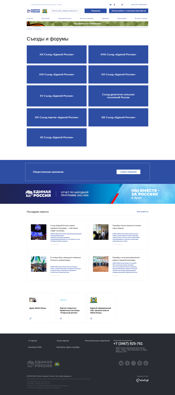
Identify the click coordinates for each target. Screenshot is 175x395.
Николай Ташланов (131, 268)
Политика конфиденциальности (38, 384)
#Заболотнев (116, 270)
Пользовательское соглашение (38, 382)
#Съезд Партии (70, 239)
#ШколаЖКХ (136, 237)
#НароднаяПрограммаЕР (58, 239)
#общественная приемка (120, 235)
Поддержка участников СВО (87, 24)
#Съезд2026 (132, 263)
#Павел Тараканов (131, 267)
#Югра (65, 234)
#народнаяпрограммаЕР (74, 234)
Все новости (142, 212)
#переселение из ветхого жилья (122, 237)
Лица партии (45, 18)
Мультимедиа (121, 18)
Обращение (95, 11)
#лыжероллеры (55, 270)
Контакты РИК (35, 347)
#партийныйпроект (118, 239)
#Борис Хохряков (62, 241)
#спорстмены (54, 272)
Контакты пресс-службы (68, 347)
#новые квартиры (133, 235)
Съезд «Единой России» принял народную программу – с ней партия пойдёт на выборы (64, 228)
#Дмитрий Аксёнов (131, 272)
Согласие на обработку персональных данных (43, 388)
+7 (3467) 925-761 (128, 343)
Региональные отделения (97, 341)
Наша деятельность (64, 18)
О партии (30, 18)
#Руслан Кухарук (72, 267)
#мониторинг (134, 239)
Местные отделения (86, 18)
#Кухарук (64, 268)
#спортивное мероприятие (68, 270)
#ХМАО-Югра (58, 234)
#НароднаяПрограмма (57, 235)
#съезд (77, 239)
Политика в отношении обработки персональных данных (48, 386)
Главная (29, 29)
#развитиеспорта (64, 272)
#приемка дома (133, 234)
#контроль (127, 239)
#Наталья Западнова (119, 267)
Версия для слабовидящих (139, 4)
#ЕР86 (52, 234)
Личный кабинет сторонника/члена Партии (129, 11)
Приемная (105, 18)
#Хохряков (53, 241)
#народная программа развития (60, 237)
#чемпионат (77, 268)
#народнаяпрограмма (119, 272)
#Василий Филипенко (119, 268)
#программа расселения (120, 241)
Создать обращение (128, 172)
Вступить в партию (141, 18)
